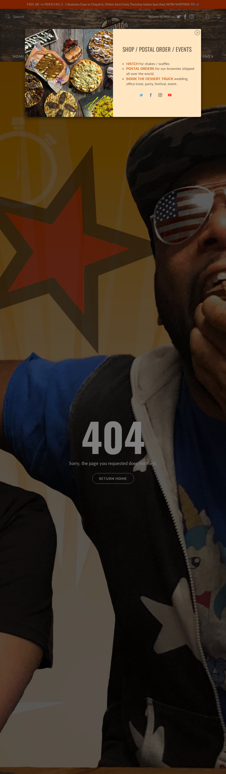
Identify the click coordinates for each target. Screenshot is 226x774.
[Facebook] (151, 95)
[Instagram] (160, 95)
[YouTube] (170, 95)
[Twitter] (141, 95)
